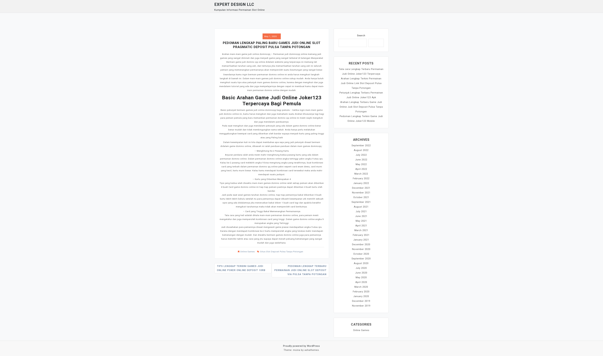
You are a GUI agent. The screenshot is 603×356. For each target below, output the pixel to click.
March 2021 (361, 230)
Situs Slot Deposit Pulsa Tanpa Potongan (281, 251)
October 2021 (361, 197)
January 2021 (361, 239)
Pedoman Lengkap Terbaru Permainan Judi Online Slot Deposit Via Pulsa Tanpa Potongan (300, 270)
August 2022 (361, 150)
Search (361, 35)
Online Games (247, 251)
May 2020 (361, 277)
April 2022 (361, 169)
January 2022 (361, 183)
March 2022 (361, 173)
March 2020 (361, 286)
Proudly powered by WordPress (301, 346)
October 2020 (361, 253)
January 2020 (361, 296)
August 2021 (361, 206)
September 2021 (361, 202)
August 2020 (361, 263)
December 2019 (361, 301)
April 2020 (361, 282)
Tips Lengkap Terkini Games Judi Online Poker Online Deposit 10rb (241, 268)
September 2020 (361, 258)
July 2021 (361, 211)
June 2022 (361, 159)
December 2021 (361, 187)
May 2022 (361, 164)
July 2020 (361, 268)
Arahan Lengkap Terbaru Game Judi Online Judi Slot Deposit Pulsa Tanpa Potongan (361, 107)
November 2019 (361, 305)
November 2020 (361, 249)
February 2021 (361, 235)
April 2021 (361, 225)
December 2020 (361, 244)
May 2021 (361, 220)
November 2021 (361, 192)
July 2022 (361, 154)
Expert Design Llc (234, 4)
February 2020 (361, 291)
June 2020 (361, 272)
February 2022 (361, 178)
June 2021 (361, 216)
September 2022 (361, 145)
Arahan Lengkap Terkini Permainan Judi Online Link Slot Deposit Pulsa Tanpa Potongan (361, 83)
